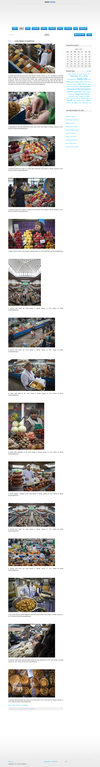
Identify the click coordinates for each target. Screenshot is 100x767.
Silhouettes (71, 94)
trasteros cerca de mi (70, 136)
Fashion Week (83, 82)
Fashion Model (75, 82)
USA (87, 96)
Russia (88, 91)
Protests (84, 91)
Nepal (68, 86)
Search (47, 34)
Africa (69, 74)
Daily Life (18, 705)
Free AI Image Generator (71, 119)
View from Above (75, 98)
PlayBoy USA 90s (69, 123)
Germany (69, 84)
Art (77, 74)
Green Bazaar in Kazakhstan (24, 41)
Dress (68, 82)
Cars (88, 74)
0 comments (31, 708)
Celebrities (74, 76)
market (13, 705)
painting (69, 102)
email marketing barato (71, 140)
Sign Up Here (80, 34)
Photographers (85, 86)
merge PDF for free (70, 133)
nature (88, 100)
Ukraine (68, 98)
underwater (85, 102)
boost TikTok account (70, 143)
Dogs (89, 79)
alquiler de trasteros (70, 116)
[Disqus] (35, 738)
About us (10, 761)
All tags (89, 71)
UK (85, 96)
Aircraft (74, 74)
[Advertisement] (50, 15)
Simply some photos (82, 94)
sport (76, 103)
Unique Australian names (71, 130)
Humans (74, 84)
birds (74, 100)
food (9, 705)
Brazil (80, 74)
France (89, 82)
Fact (9, 41)
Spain (76, 96)
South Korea (71, 96)
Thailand (81, 96)
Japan (89, 84)
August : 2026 (78, 49)
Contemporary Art (71, 79)
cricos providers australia (71, 146)
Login (89, 34)
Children (80, 76)
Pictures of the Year (74, 92)
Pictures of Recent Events (79, 89)
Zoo (91, 98)
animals (69, 100)
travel (80, 102)
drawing (78, 100)
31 (82, 54)
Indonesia (84, 84)
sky (72, 102)
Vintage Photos (85, 98)
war (90, 102)
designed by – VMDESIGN (50, 761)
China (86, 76)
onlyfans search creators (71, 126)
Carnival (85, 74)
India (79, 84)
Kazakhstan (25, 705)
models (83, 100)
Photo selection (75, 86)
